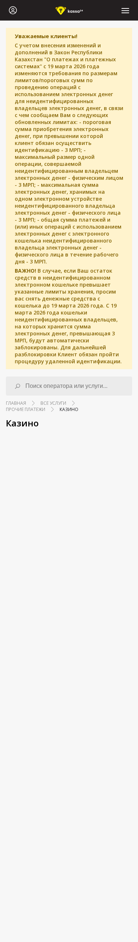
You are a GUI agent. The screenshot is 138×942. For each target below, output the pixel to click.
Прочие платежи (25, 409)
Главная (16, 403)
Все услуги (53, 403)
